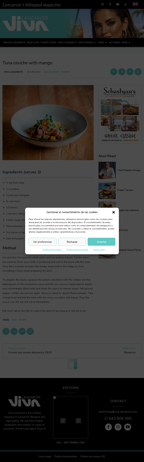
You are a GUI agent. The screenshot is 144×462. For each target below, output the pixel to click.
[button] (113, 212)
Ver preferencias (42, 241)
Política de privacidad (77, 249)
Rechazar (72, 241)
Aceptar (101, 241)
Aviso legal (99, 249)
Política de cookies (52, 249)
